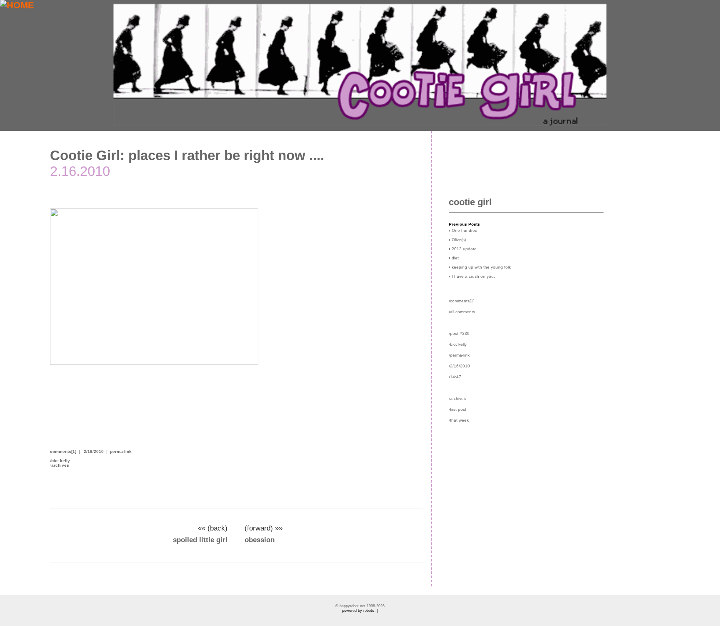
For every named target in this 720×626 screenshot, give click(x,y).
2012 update (464, 248)
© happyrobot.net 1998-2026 (360, 606)
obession (260, 539)
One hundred (465, 230)
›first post (457, 409)
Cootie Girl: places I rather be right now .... (187, 155)
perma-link (121, 451)
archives (60, 465)
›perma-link (459, 355)
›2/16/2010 (459, 366)
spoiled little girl (200, 539)
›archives (457, 398)
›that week (459, 420)
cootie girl (470, 202)
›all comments (462, 311)
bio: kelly (60, 460)
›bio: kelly (458, 344)
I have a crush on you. (473, 276)
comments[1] (63, 451)
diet (455, 258)
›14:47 (455, 377)
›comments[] (462, 301)
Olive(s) (459, 239)
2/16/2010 (94, 451)
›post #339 (459, 333)
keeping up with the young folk (481, 267)
